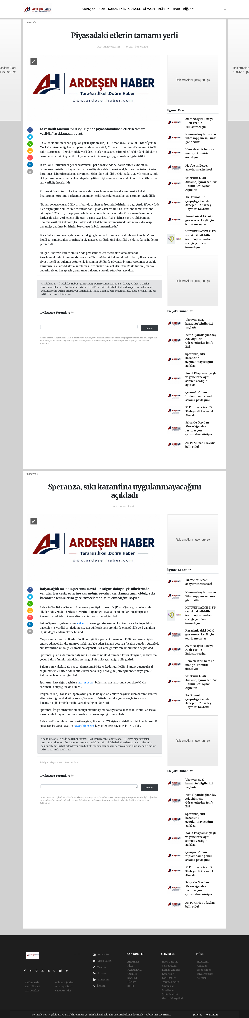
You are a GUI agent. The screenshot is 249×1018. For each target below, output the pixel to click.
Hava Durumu (170, 961)
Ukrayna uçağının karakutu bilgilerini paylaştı (199, 323)
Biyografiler (204, 969)
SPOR (176, 9)
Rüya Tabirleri (205, 973)
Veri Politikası (32, 990)
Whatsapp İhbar (64, 986)
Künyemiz (103, 979)
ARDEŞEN (89, 9)
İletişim (101, 985)
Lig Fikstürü (169, 977)
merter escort (86, 682)
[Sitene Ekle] (68, 970)
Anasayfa (31, 22)
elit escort (83, 623)
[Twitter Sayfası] (31, 970)
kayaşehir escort (84, 725)
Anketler (202, 965)
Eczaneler (168, 973)
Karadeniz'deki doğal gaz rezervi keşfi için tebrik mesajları (199, 220)
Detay (198, 1014)
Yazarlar (102, 967)
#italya (44, 762)
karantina (47, 616)
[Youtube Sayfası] (44, 970)
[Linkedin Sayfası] (50, 970)
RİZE (101, 9)
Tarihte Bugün (170, 981)
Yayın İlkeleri (32, 986)
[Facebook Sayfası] (26, 970)
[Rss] (56, 970)
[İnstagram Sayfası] (38, 970)
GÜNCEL (134, 9)
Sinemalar (168, 986)
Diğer (187, 9)
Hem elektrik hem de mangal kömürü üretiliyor (199, 153)
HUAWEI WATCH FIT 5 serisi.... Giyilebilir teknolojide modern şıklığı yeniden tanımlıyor (200, 239)
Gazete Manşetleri (172, 998)
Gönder (150, 328)
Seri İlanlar (168, 990)
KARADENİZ (117, 9)
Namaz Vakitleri (171, 969)
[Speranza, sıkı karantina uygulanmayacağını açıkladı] (93, 547)
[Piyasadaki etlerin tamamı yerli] (93, 87)
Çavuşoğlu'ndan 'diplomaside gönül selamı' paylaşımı (198, 396)
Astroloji (201, 977)
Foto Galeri (103, 954)
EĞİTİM (164, 9)
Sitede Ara (203, 961)
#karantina (71, 762)
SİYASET (149, 9)
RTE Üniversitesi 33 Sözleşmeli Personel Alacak (199, 411)
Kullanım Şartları (64, 982)
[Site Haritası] (61, 970)
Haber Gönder (63, 990)
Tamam (213, 1014)
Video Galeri (104, 960)
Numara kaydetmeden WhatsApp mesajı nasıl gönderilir (201, 138)
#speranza (56, 762)
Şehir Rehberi (170, 994)
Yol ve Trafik (169, 965)
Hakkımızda (32, 982)
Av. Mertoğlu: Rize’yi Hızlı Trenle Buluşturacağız (199, 123)
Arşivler (102, 973)
